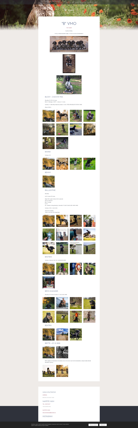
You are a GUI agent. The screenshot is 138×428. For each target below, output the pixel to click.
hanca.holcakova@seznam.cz (49, 412)
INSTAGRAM (47, 416)
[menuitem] (73, 2)
